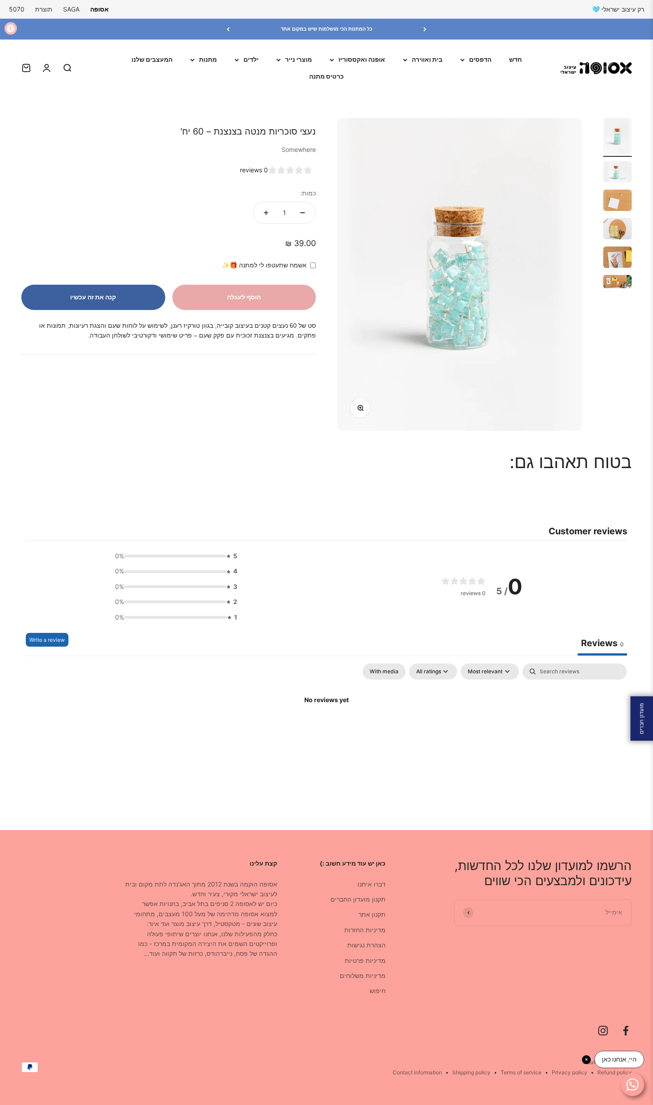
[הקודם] (424, 29)
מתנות (208, 59)
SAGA (71, 9)
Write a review (47, 639)
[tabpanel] (326, 730)
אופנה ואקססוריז (361, 59)
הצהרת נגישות (366, 945)
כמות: (308, 193)
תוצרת (43, 9)
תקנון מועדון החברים (358, 899)
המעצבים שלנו (151, 59)
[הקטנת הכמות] (302, 212)
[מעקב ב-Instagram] (603, 1031)
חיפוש (378, 990)
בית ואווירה (427, 59)
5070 (16, 9)
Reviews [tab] (602, 643)
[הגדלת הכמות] (266, 212)
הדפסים (480, 59)
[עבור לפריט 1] (617, 137)
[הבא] (228, 29)
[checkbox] (384, 672)
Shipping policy (471, 1072)
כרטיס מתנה (326, 76)
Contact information (417, 1072)
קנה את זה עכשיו (93, 297)
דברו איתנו (372, 884)
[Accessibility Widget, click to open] (10, 28)
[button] (173, 556)
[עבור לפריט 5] (617, 258)
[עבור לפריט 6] (617, 283)
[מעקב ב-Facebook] (626, 1031)
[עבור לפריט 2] (617, 173)
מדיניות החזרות (365, 930)
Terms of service (521, 1072)
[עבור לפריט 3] (617, 202)
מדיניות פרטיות (365, 960)
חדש (515, 59)
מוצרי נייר (298, 59)
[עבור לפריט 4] (617, 230)
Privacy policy (569, 1072)
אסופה (99, 9)
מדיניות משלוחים (363, 975)
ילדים (251, 59)
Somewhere (299, 149)
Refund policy (614, 1072)
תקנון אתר (372, 914)
